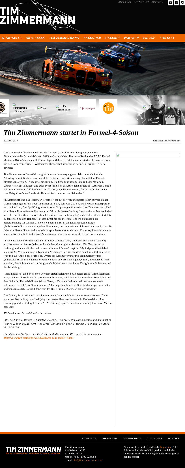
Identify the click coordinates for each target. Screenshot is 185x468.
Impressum (157, 2)
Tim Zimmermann (64, 38)
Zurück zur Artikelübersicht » (167, 140)
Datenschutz (141, 2)
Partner (131, 38)
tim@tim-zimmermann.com (88, 460)
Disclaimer (124, 2)
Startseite (11, 38)
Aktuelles (35, 38)
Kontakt (167, 38)
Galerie (112, 38)
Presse (149, 38)
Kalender (92, 38)
